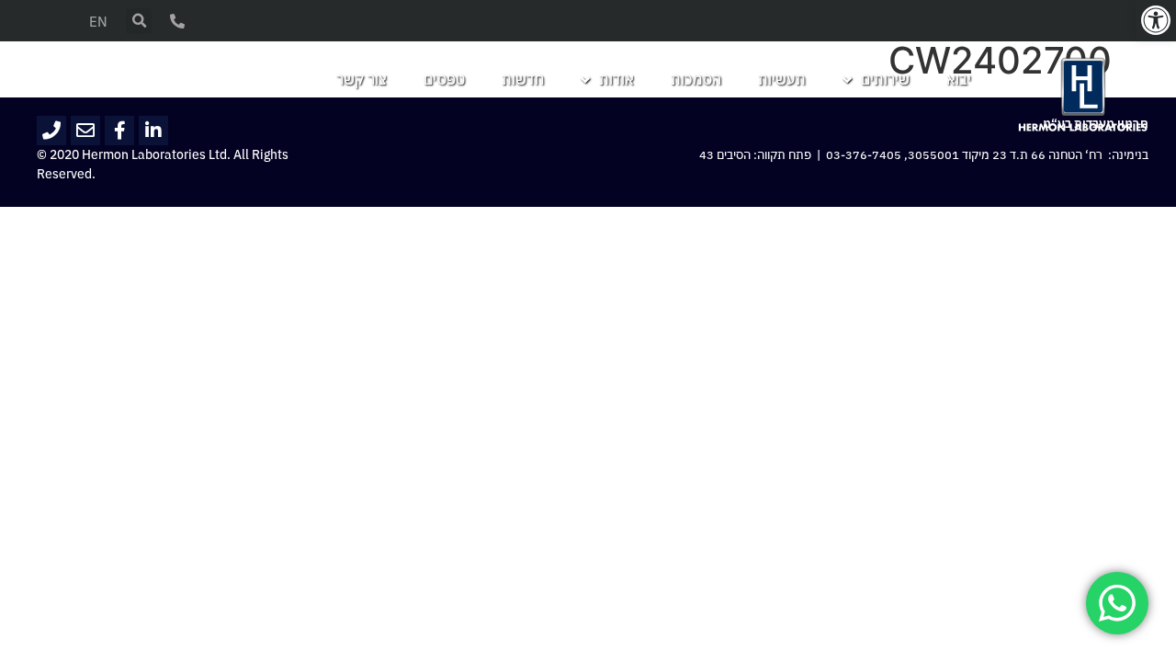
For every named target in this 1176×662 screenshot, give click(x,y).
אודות (616, 80)
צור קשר (361, 80)
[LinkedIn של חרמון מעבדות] (153, 130)
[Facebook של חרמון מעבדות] (119, 130)
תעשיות (782, 80)
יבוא (958, 80)
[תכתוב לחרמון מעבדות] (85, 130)
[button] (1156, 20)
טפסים (444, 80)
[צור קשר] (177, 21)
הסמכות (696, 80)
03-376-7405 (863, 155)
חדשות (523, 80)
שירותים (885, 80)
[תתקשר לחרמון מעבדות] (51, 130)
